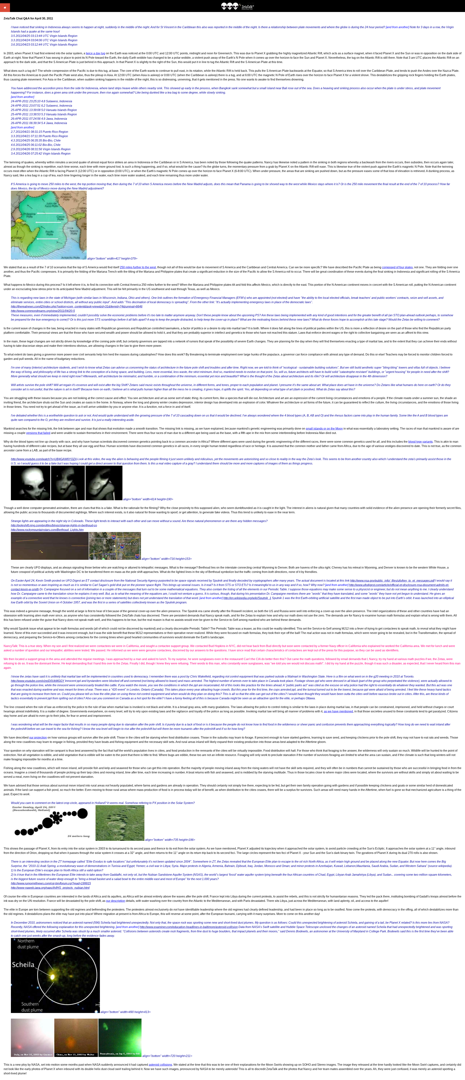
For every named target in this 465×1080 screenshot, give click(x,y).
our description (115, 900)
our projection (38, 737)
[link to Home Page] (5, 11)
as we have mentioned (338, 711)
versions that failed (38, 432)
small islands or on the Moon (324, 428)
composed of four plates (397, 267)
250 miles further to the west (138, 267)
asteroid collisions (160, 1064)
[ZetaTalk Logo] (237, 8)
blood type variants (420, 441)
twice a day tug (95, 53)
